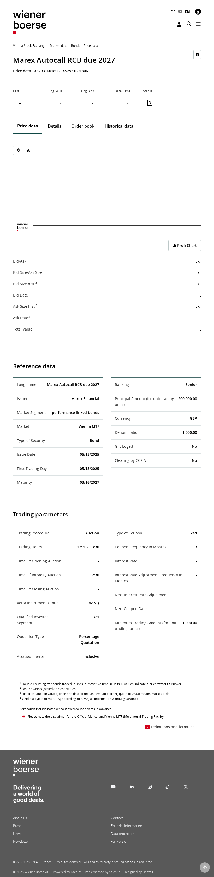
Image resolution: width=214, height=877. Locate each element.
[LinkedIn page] (132, 787)
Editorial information (126, 825)
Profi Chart (186, 245)
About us (20, 818)
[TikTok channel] (167, 787)
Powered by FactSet (67, 872)
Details (54, 126)
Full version (119, 841)
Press (17, 825)
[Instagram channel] (150, 787)
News (17, 833)
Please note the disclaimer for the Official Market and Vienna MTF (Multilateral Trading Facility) (96, 716)
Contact (117, 818)
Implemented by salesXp (102, 872)
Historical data (119, 126)
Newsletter (21, 841)
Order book (82, 126)
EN (187, 11)
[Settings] (18, 150)
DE (173, 11)
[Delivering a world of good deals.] (28, 796)
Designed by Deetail (138, 872)
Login (179, 24)
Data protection (123, 833)
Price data (27, 126)
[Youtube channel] (113, 787)
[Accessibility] (198, 11)
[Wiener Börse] (29, 21)
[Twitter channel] (186, 787)
